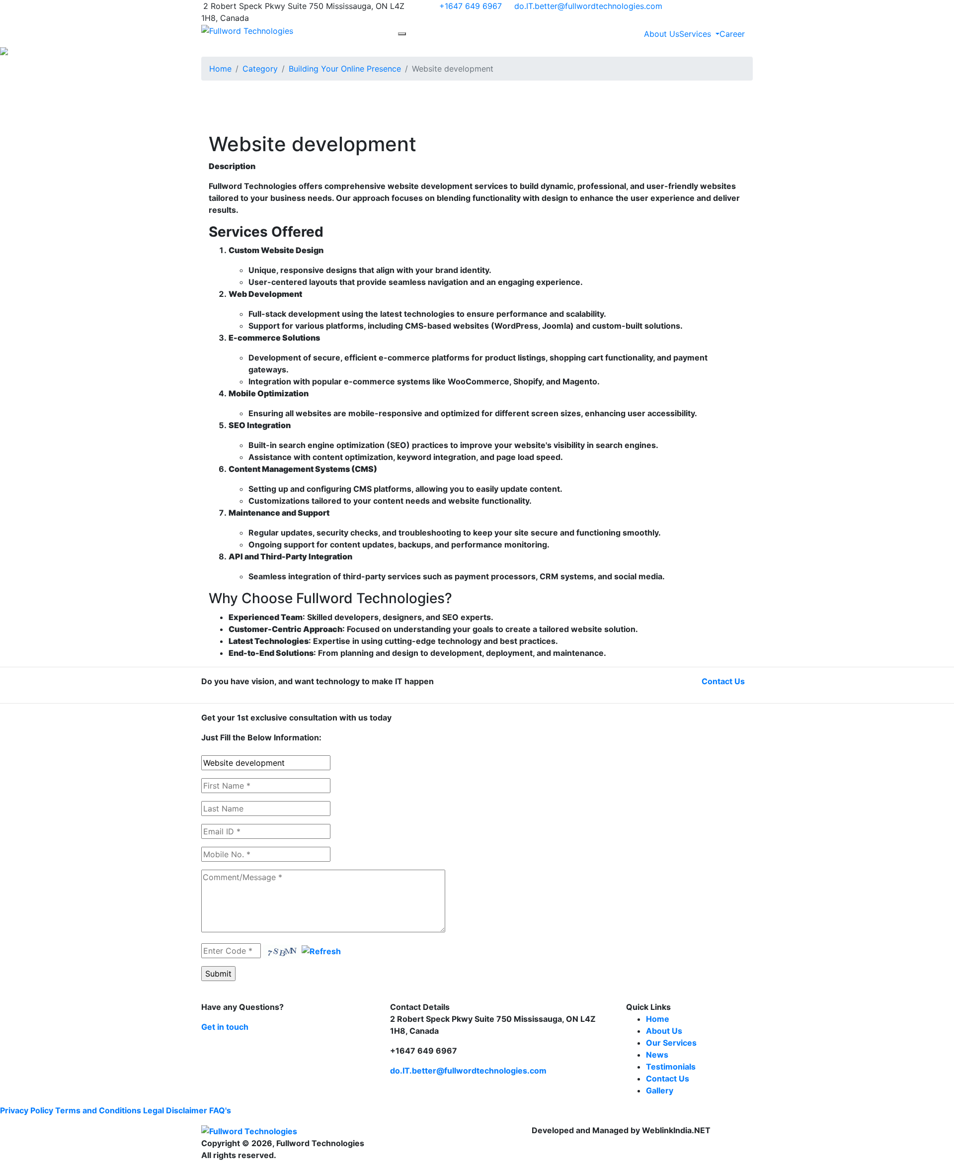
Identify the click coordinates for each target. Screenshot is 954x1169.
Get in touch (224, 1027)
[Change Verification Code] (321, 951)
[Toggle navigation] (402, 33)
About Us (661, 34)
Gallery (659, 1090)
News (657, 1055)
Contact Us (723, 681)
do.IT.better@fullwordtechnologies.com (588, 6)
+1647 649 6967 (470, 6)
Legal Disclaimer (175, 1110)
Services (696, 34)
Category (260, 69)
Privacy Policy (26, 1110)
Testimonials (671, 1067)
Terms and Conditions (98, 1110)
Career (732, 34)
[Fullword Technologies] (247, 30)
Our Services (671, 1043)
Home (220, 69)
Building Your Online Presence (345, 69)
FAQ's (220, 1110)
